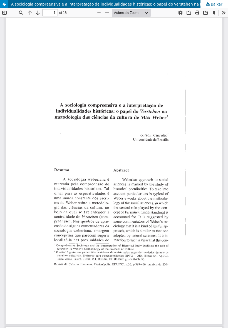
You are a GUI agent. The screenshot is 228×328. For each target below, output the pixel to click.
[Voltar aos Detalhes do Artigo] (4, 4)
